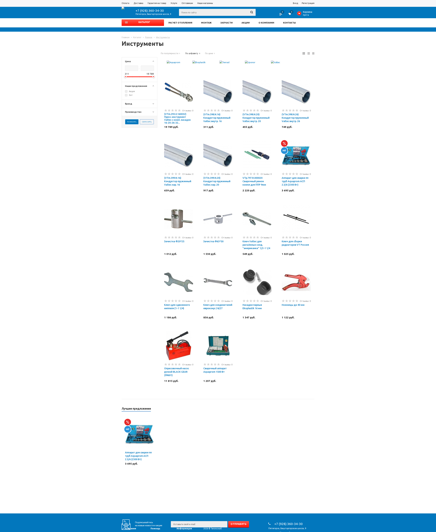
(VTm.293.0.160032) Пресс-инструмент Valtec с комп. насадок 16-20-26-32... (177, 118)
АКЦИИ (246, 22)
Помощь (155, 528)
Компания (130, 528)
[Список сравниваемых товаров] (281, 15)
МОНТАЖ (206, 22)
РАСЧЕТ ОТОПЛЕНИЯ (180, 22)
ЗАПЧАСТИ (226, 22)
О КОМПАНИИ (266, 22)
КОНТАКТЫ (289, 22)
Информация (184, 528)
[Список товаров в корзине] (305, 14)
